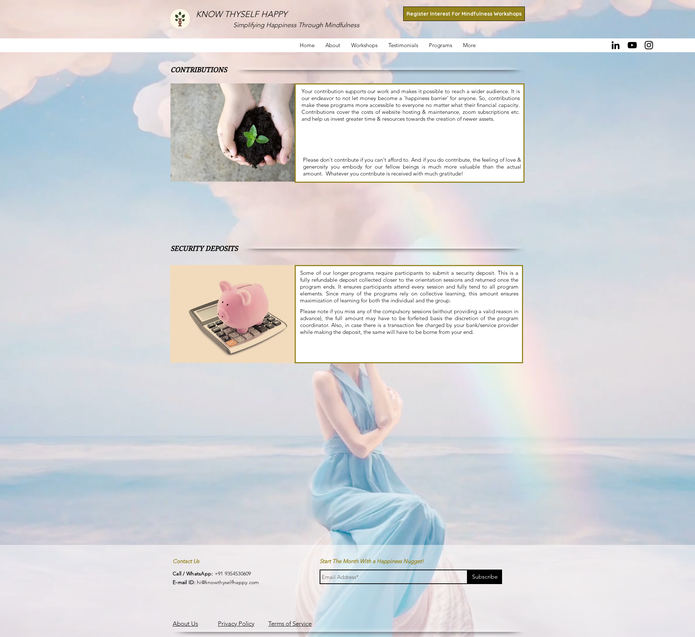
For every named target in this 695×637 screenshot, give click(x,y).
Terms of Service (290, 623)
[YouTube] (632, 45)
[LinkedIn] (615, 45)
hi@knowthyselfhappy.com (216, 582)
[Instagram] (648, 45)
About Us (185, 623)
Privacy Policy (236, 623)
